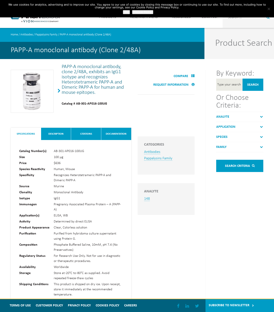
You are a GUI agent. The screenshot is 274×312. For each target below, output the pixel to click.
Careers (130, 305)
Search (253, 85)
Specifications (26, 133)
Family (221, 147)
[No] (269, 9)
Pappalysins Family (46, 34)
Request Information (171, 85)
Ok (126, 12)
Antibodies (26, 34)
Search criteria (238, 166)
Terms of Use (20, 305)
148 (147, 199)
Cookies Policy (107, 305)
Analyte (222, 117)
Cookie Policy (143, 12)
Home (14, 34)
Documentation (116, 133)
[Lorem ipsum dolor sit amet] (32, 111)
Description (56, 133)
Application (225, 127)
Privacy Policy (79, 305)
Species (222, 137)
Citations (86, 133)
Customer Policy (49, 305)
